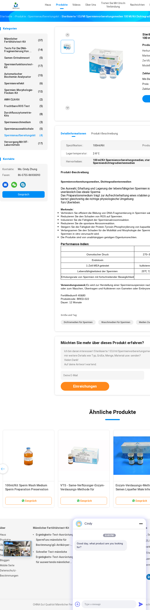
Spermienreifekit (23, 83)
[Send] (141, 604)
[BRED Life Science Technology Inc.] (16, 5)
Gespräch (23, 194)
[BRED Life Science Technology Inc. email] (5, 184)
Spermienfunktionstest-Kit (23, 66)
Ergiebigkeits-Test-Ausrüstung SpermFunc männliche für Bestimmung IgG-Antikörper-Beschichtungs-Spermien (54, 540)
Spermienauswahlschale (23, 128)
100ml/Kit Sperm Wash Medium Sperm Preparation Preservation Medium (26, 489)
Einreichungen (85, 386)
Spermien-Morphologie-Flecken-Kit (23, 91)
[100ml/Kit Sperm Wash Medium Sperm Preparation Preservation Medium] (28, 455)
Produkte (5, 539)
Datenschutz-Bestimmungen (9, 573)
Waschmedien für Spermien (115, 322)
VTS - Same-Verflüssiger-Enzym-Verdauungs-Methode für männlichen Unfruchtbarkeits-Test (83, 489)
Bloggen (5, 560)
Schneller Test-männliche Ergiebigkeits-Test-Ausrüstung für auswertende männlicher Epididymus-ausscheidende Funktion (54, 557)
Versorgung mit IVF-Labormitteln (23, 143)
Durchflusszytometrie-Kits (23, 114)
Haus (3, 534)
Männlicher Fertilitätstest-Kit (23, 40)
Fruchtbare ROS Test (23, 106)
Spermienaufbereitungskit (23, 135)
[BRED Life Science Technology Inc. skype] (23, 184)
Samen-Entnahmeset (23, 57)
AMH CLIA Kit (23, 99)
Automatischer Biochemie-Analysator (23, 75)
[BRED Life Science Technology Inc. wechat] (14, 184)
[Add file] (77, 604)
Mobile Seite (7, 565)
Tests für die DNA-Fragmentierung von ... (23, 50)
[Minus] (141, 523)
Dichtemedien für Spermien (78, 322)
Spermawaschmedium (23, 122)
